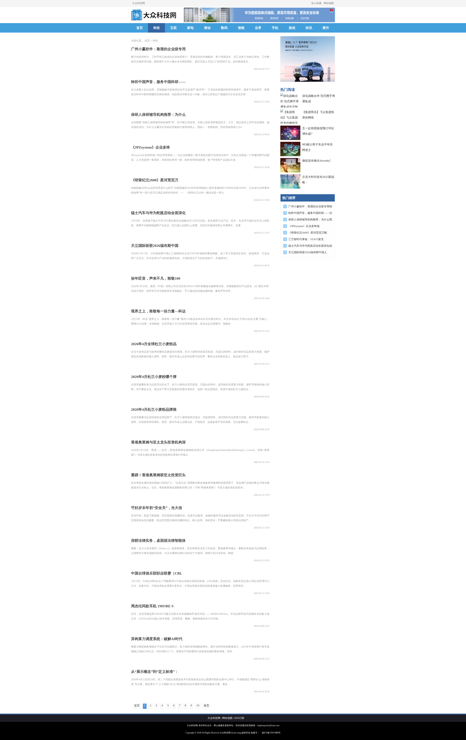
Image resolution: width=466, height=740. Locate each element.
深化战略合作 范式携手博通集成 (318, 98)
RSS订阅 (239, 718)
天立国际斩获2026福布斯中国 (154, 246)
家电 (190, 28)
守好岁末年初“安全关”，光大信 (156, 508)
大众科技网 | (215, 718)
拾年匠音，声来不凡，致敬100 (155, 278)
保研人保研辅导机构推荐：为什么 (158, 115)
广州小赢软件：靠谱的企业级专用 (158, 49)
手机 (275, 28)
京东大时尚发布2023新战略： (318, 179)
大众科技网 (138, 3)
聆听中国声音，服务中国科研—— (158, 82)
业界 (258, 28)
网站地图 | (228, 718)
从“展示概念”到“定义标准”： (154, 672)
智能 (241, 28)
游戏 (292, 28)
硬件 (326, 28)
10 (197, 705)
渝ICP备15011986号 (271, 732)
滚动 (207, 28)
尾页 (206, 705)
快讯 (309, 28)
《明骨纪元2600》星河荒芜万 (154, 180)
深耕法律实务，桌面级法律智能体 (158, 540)
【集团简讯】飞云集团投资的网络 (318, 114)
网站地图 (329, 3)
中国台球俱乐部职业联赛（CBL (156, 573)
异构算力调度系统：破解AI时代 (156, 639)
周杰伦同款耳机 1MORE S (152, 606)
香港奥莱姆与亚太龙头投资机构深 (158, 442)
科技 (156, 28)
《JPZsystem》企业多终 (150, 147)
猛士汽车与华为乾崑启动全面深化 (158, 213)
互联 (173, 28)
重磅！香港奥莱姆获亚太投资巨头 (158, 475)
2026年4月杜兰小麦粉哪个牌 (154, 377)
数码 (224, 28)
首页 (139, 28)
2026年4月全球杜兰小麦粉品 (154, 344)
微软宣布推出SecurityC (316, 160)
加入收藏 (316, 3)
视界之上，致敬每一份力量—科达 (158, 311)
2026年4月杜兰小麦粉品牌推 (154, 409)
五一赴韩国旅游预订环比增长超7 (318, 131)
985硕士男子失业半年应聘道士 (317, 147)
